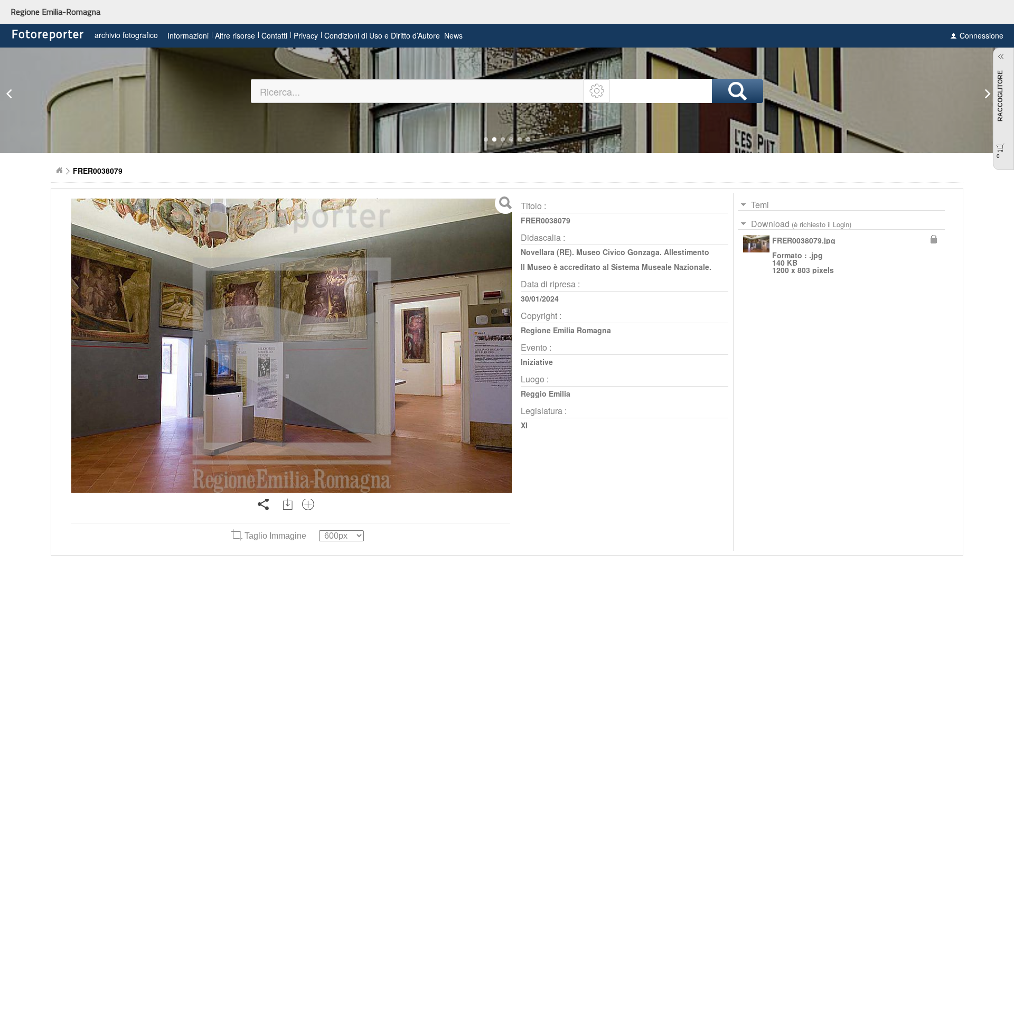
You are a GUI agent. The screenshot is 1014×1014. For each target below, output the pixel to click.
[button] (486, 139)
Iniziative (537, 361)
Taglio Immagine (275, 535)
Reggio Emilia (545, 393)
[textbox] (418, 91)
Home (59, 170)
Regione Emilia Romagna (566, 330)
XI (524, 425)
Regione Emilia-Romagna (55, 11)
